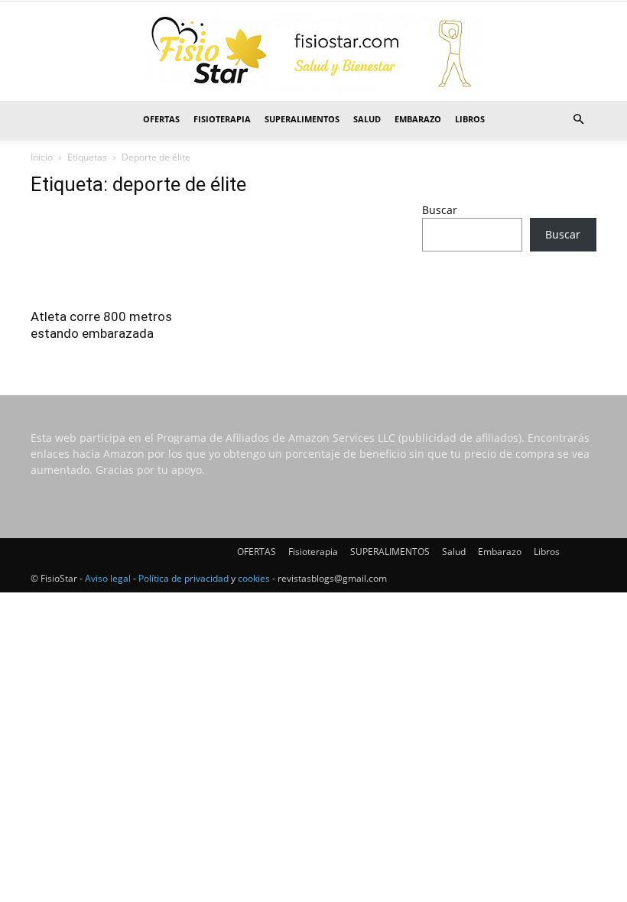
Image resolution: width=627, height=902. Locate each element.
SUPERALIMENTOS (302, 119)
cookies (254, 578)
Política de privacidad (183, 578)
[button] (578, 119)
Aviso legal (108, 578)
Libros (470, 119)
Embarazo (418, 119)
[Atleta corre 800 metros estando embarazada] (118, 255)
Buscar (439, 210)
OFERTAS (161, 119)
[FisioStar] (313, 52)
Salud (367, 119)
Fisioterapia (222, 119)
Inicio (42, 157)
